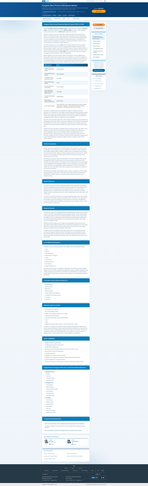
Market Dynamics (96, 43)
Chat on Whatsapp (97, 78)
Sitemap (102, 470)
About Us (66, 468)
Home (43, 3)
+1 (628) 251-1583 (97, 80)
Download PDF (99, 28)
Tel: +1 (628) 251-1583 (45, 480)
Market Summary (47, 18)
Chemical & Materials (48, 3)
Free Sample (99, 24)
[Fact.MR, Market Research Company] (45, 1)
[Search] (101, 1)
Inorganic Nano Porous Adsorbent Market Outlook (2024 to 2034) (98, 37)
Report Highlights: (96, 57)
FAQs (64, 18)
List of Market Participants (98, 48)
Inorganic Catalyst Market (72, 453)
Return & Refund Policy (65, 470)
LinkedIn (51, 444)
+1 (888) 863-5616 (98, 85)
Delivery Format (55, 470)
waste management (48, 42)
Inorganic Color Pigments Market (50, 456)
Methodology (76, 18)
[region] (66, 86)
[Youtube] (103, 477)
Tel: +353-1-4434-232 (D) (70, 480)
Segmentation (57, 18)
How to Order (46, 470)
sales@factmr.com (97, 88)
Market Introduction (97, 41)
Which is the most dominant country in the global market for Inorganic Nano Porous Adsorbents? (65, 423)
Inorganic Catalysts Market (49, 453)
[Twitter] (100, 477)
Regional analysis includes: (98, 54)
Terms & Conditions (84, 470)
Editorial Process (98, 70)
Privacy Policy (75, 470)
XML (98, 470)
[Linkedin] (101, 477)
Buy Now (99, 11)
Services (73, 468)
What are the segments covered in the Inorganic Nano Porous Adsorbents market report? (63, 430)
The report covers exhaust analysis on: (98, 52)
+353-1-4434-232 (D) (98, 83)
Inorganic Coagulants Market (49, 458)
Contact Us (80, 468)
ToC (69, 18)
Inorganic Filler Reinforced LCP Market (74, 456)
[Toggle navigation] (105, 1)
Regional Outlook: (96, 46)
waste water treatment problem (52, 185)
